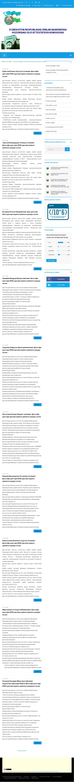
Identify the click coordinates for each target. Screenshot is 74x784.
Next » (25, 750)
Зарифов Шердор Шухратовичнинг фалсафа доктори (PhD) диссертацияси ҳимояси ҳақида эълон (21, 280)
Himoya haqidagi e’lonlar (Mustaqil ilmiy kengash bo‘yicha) (57, 71)
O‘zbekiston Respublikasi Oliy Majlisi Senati (59, 174)
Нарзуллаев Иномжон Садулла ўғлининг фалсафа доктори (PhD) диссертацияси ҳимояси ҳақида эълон (18, 543)
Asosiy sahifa (8, 61)
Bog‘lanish (35, 778)
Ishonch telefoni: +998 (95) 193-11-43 (12, 2)
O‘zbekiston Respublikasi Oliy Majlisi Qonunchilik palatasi (59, 180)
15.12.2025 (5, 69)
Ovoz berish (51, 260)
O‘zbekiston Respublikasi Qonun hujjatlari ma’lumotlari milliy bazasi (59, 193)
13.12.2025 (5, 276)
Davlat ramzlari (67, 5)
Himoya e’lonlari (44, 776)
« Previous (20, 750)
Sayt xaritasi (37, 5)
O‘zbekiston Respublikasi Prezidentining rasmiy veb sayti (60, 186)
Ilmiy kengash (57, 776)
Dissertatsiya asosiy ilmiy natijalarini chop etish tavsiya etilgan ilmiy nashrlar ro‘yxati (58, 95)
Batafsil (37, 133)
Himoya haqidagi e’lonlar (53, 66)
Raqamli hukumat (10, 778)
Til (58, 5)
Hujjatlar (34, 776)
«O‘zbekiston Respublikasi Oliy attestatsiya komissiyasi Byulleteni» (56, 89)
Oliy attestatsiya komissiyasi (11, 776)
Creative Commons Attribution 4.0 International (44, 771)
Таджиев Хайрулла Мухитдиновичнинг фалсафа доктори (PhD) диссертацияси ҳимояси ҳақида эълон (21, 350)
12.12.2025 (5, 607)
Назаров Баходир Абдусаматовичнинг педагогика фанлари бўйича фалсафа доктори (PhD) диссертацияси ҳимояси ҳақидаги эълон (21, 683)
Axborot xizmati (24, 778)
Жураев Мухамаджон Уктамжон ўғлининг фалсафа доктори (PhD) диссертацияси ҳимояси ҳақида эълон (19, 478)
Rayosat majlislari (51, 109)
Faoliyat (26, 776)
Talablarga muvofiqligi (24, 5)
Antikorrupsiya (49, 5)
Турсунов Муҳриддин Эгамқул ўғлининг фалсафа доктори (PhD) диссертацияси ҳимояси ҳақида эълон (18, 145)
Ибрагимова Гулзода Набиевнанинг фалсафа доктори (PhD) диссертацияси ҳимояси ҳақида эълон (21, 612)
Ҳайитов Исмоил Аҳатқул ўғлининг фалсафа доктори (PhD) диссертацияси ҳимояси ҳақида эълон (21, 73)
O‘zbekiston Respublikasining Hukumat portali (59, 168)
